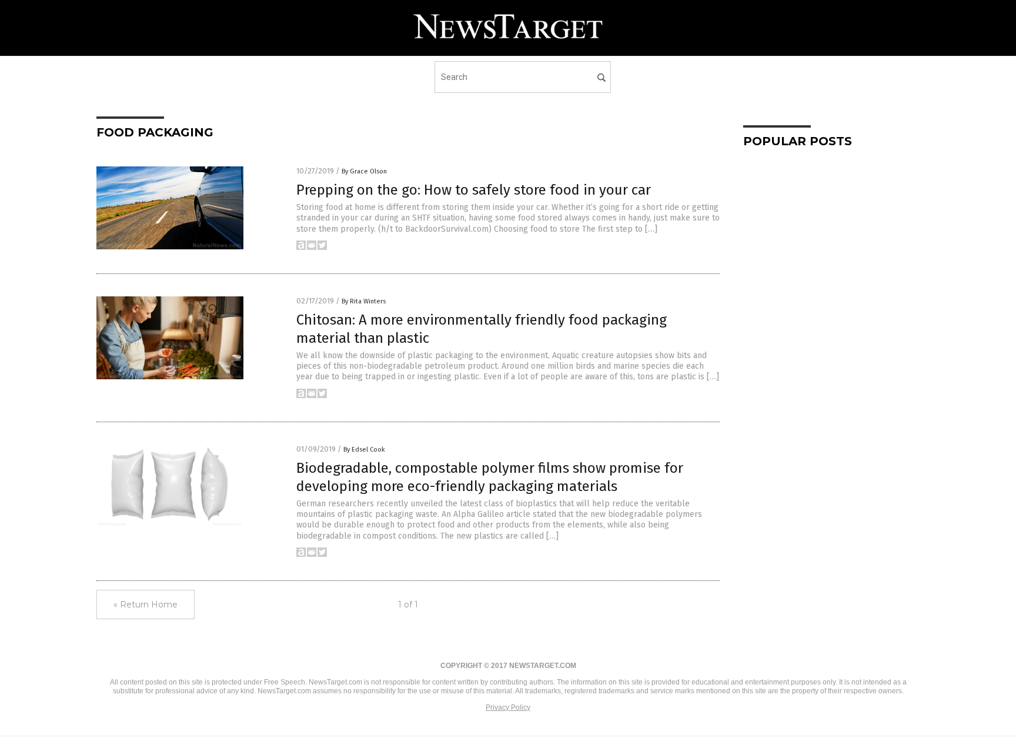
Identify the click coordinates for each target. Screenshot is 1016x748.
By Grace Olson (364, 171)
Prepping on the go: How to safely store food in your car (473, 190)
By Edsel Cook (364, 449)
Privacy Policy (508, 707)
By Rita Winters (364, 301)
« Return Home (145, 604)
